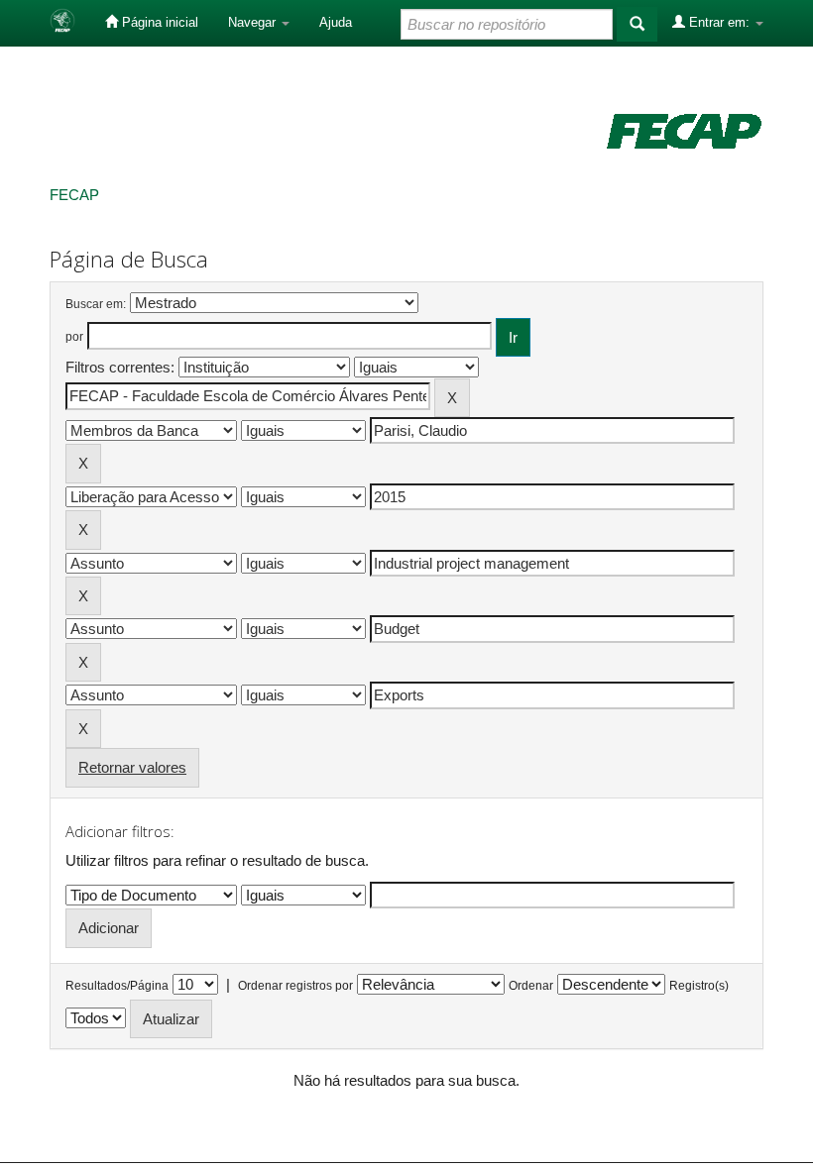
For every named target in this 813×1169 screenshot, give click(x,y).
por (74, 337)
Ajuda (335, 22)
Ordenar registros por (295, 986)
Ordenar (531, 986)
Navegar (254, 22)
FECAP (74, 194)
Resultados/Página (117, 986)
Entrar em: (719, 22)
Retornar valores (132, 767)
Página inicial (158, 22)
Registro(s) (699, 986)
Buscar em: (95, 304)
